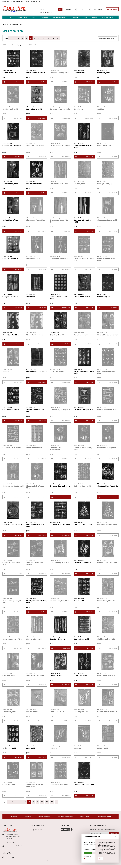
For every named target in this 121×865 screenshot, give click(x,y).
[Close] (115, 836)
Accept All (88, 853)
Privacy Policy (111, 853)
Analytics (87, 859)
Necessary (88, 856)
